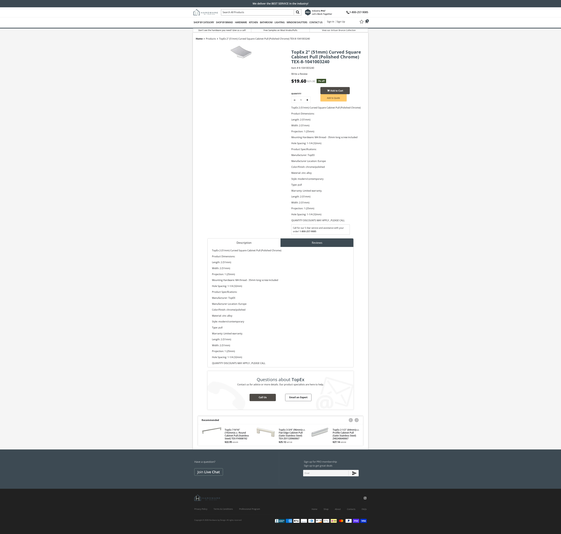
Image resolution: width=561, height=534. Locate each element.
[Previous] (351, 420)
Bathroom (266, 22)
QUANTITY (296, 93)
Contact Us (315, 22)
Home (314, 509)
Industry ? (318, 10)
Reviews (317, 243)
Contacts (351, 509)
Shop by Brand (224, 22)
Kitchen (253, 22)
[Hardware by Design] (205, 11)
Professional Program (249, 509)
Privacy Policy (200, 509)
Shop (326, 509)
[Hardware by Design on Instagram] (365, 498)
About (338, 509)
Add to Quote (333, 98)
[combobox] (261, 12)
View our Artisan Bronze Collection (339, 30)
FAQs (364, 509)
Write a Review (299, 73)
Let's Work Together (322, 14)
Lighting (280, 22)
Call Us (263, 397)
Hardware (241, 22)
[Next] (357, 420)
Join (208, 471)
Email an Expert (298, 397)
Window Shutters (297, 22)
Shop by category (204, 22)
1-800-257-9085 (358, 11)
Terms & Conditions (223, 509)
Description (244, 243)
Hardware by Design (217, 520)
